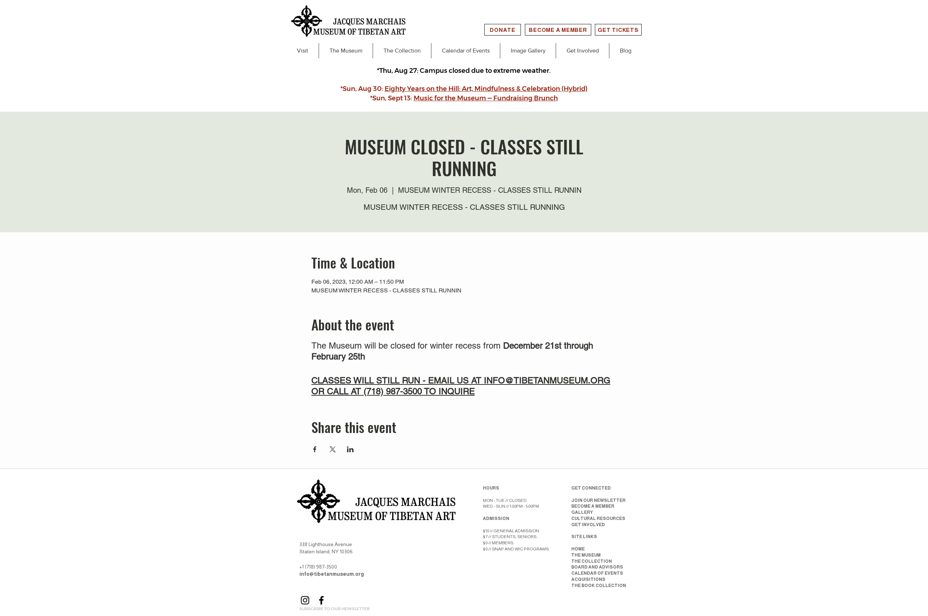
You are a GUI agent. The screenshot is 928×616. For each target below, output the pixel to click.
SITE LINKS (584, 536)
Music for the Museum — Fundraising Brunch (486, 98)
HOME (578, 549)
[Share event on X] (332, 449)
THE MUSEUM (586, 555)
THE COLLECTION (591, 561)
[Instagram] (305, 600)
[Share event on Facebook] (314, 449)
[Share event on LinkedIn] (350, 449)
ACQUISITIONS (588, 579)
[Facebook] (321, 600)
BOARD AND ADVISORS (597, 567)
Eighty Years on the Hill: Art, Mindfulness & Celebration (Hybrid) (486, 89)
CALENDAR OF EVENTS (597, 573)
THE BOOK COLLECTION (598, 585)
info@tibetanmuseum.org (331, 574)
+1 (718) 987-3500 (318, 567)
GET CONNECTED (591, 488)
